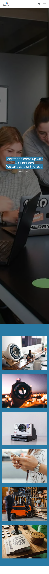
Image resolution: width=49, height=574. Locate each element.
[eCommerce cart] (39, 4)
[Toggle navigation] (44, 4)
